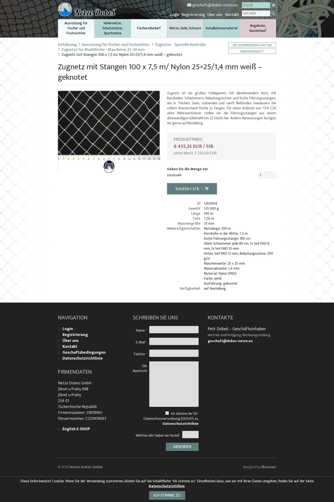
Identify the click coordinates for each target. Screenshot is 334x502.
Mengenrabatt (252, 51)
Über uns (214, 14)
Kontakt (232, 14)
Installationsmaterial (221, 28)
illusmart (268, 467)
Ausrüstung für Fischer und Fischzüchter (76, 28)
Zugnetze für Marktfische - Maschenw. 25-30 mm (103, 49)
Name (141, 330)
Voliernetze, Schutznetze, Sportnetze (112, 28)
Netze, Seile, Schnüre (185, 28)
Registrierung (193, 14)
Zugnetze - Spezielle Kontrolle (180, 44)
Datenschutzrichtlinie (82, 358)
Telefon (140, 354)
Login (174, 14)
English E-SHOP (76, 429)
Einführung (67, 44)
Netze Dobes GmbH (86, 467)
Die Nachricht (140, 368)
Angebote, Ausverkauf (257, 28)
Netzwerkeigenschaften (252, 44)
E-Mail (141, 342)
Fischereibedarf (149, 28)
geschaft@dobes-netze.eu (215, 5)
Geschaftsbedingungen (84, 352)
